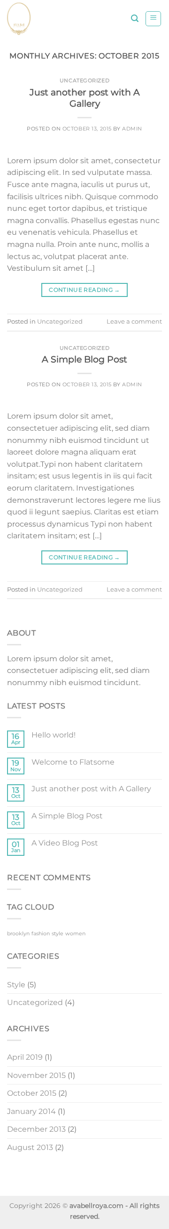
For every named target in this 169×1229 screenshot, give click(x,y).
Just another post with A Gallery (85, 98)
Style (16, 984)
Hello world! (53, 734)
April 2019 (25, 1057)
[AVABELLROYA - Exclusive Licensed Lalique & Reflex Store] (53, 18)
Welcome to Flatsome (73, 762)
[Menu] (153, 18)
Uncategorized (84, 80)
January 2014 (31, 1111)
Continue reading (84, 289)
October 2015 (31, 1093)
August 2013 (30, 1147)
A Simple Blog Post (84, 359)
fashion (40, 934)
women (75, 934)
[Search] (134, 18)
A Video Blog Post (64, 843)
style (57, 934)
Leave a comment (134, 321)
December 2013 (36, 1129)
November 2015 (36, 1075)
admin (132, 128)
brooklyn (18, 934)
